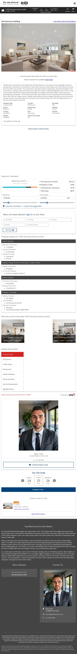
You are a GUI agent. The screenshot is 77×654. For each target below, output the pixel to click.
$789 (72, 185)
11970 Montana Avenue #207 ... (21, 509)
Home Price (6, 195)
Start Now (48, 80)
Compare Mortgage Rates (32, 206)
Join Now (8, 230)
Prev (22, 480)
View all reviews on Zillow (19, 574)
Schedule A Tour (37, 489)
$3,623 (71, 181)
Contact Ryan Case (40, 465)
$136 (72, 188)
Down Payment (44, 195)
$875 (72, 191)
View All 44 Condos (38, 514)
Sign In (29, 214)
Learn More (65, 21)
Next (54, 480)
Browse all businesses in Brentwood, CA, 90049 (16, 395)
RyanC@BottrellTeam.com (54, 614)
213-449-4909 (39, 460)
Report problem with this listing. (38, 129)
